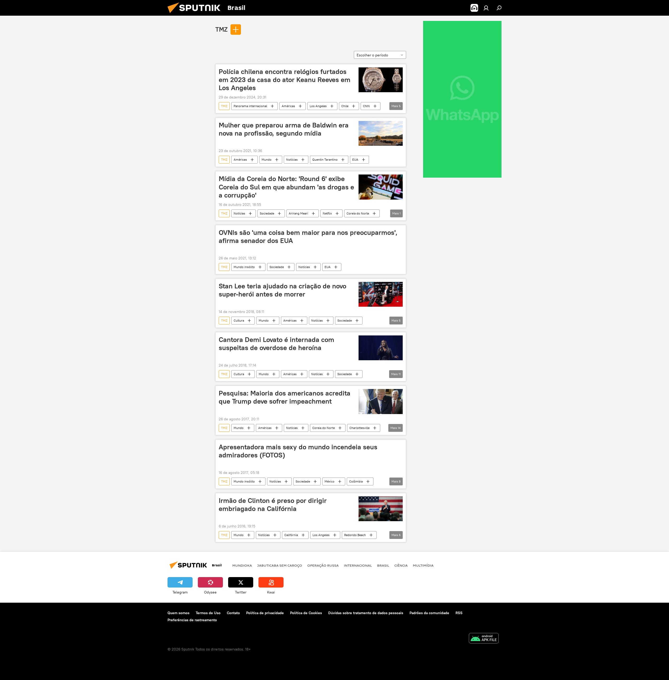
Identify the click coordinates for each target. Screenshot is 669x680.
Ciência (401, 565)
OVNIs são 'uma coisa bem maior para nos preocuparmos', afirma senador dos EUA (308, 236)
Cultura (239, 320)
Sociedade (267, 213)
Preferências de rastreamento (192, 620)
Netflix (327, 213)
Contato (233, 613)
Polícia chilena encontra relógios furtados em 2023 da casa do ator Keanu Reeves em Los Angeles (284, 79)
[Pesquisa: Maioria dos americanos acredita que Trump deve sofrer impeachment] (381, 401)
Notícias (292, 159)
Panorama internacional (250, 106)
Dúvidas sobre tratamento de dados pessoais (365, 613)
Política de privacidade (265, 613)
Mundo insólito (244, 267)
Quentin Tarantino (325, 159)
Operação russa (323, 565)
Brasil (383, 565)
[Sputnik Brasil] (196, 14)
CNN (366, 106)
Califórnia (291, 535)
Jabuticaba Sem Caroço (279, 565)
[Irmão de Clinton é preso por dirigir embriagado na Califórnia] (381, 508)
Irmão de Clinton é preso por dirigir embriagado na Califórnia (273, 504)
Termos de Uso (208, 613)
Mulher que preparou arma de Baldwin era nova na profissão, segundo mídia (284, 129)
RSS (459, 613)
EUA (355, 159)
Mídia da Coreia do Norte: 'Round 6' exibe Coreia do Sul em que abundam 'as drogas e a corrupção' (286, 187)
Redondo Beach (355, 535)
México (329, 481)
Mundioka (242, 565)
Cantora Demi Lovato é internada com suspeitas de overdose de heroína (276, 343)
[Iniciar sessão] (486, 8)
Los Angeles (318, 106)
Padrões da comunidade (429, 613)
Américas (288, 106)
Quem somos (178, 613)
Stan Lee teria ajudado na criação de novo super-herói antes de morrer (282, 290)
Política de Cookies (306, 613)
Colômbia (356, 481)
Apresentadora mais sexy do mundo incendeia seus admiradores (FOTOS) (298, 451)
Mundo (267, 159)
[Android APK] (483, 639)
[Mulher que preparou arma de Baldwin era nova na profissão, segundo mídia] (381, 133)
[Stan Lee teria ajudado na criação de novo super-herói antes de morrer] (381, 294)
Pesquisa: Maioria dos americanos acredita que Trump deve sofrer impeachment (284, 397)
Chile (344, 106)
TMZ (221, 29)
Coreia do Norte (358, 213)
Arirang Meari (298, 213)
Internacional (358, 565)
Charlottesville (359, 428)
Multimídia (423, 565)
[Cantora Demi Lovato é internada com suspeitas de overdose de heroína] (381, 347)
